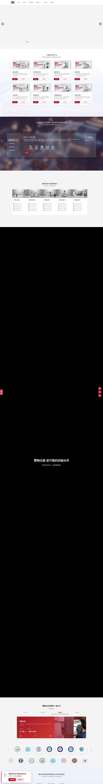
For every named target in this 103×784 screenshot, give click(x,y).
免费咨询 (15, 79)
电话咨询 (12, 779)
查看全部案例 (51, 708)
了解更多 (13, 29)
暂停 (45, 694)
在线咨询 (20, 779)
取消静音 (51, 694)
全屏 (58, 694)
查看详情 (23, 79)
